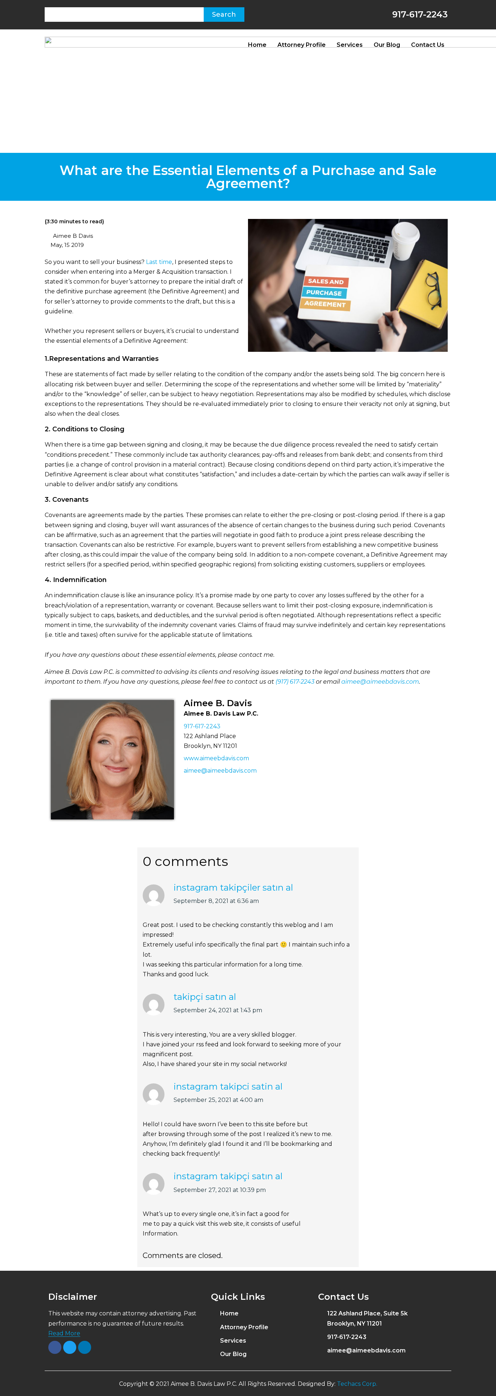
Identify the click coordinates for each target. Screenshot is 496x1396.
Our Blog (387, 44)
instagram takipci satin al (228, 1086)
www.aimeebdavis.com (216, 758)
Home (257, 44)
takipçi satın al (205, 997)
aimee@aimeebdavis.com (380, 681)
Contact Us (427, 44)
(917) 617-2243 (295, 681)
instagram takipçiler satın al (233, 887)
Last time (159, 262)
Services (350, 44)
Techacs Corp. (357, 1383)
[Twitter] (69, 1347)
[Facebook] (54, 1347)
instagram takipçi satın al (228, 1176)
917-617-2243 (419, 14)
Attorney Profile (301, 44)
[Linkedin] (84, 1347)
